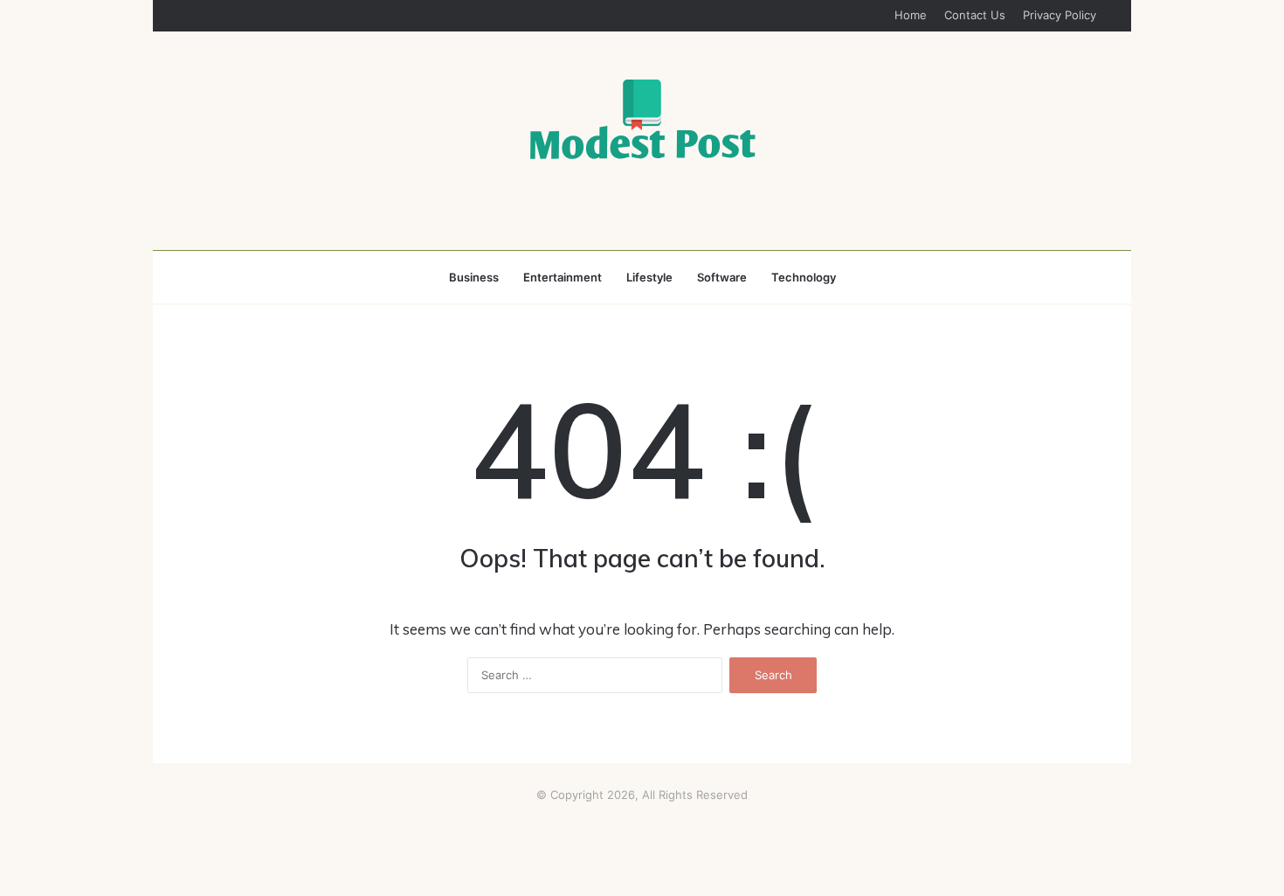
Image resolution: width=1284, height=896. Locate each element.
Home (910, 15)
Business (474, 277)
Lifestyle (649, 277)
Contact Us (974, 15)
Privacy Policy (1059, 15)
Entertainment (562, 277)
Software (722, 277)
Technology (803, 277)
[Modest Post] (642, 119)
